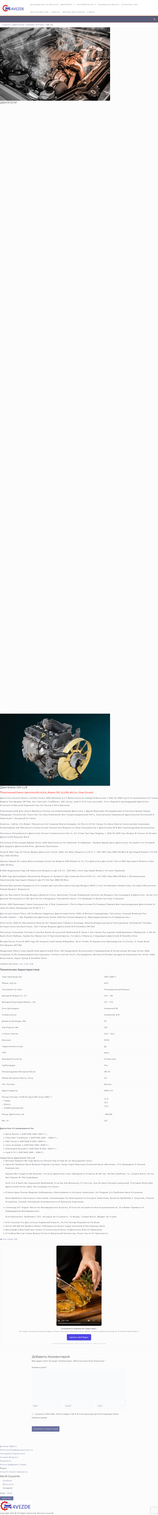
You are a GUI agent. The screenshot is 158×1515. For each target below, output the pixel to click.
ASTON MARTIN (7, 120)
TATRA (3, 636)
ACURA (3, 109)
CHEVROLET (5, 188)
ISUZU (3, 353)
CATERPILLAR (6, 171)
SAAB (2, 579)
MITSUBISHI (6, 506)
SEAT (2, 591)
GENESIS (4, 302)
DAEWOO (4, 222)
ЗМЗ (2, 698)
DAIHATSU (5, 234)
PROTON (4, 551)
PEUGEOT (4, 528)
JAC (2, 364)
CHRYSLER (5, 194)
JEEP (2, 381)
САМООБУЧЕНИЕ (85, 4)
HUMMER (4, 336)
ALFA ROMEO (6, 114)
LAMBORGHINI (7, 404)
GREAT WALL (6, 307)
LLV (21, 964)
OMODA (3, 517)
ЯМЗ (2, 704)
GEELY (3, 290)
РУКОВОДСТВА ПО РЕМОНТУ (44, 4)
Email (3, 1493)
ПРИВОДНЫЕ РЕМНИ (108, 4)
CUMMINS (4, 205)
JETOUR (4, 387)
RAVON (3, 557)
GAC (2, 285)
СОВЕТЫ (91, 12)
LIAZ (2, 432)
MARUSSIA (5, 466)
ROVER (3, 574)
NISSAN (4, 511)
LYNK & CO (5, 449)
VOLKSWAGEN (6, 653)
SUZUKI (4, 625)
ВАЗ (2, 693)
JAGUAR (4, 375)
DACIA (3, 211)
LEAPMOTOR (6, 421)
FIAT (2, 273)
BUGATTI (4, 148)
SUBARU (4, 619)
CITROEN (4, 199)
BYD (2, 160)
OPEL (2, 523)
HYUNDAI (4, 341)
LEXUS (3, 426)
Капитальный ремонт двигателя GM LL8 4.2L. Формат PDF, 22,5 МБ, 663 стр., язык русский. (48, 792)
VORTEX (4, 664)
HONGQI (4, 330)
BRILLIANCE (5, 143)
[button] (73, 4)
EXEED (3, 256)
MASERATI (5, 472)
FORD (2, 279)
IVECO (3, 358)
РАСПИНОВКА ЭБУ (39, 12)
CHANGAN (4, 177)
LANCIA (3, 409)
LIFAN (3, 438)
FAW (2, 262)
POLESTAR (5, 534)
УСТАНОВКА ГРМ (129, 4)
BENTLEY (4, 131)
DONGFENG (5, 251)
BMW (2, 137)
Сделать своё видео (79, 1337)
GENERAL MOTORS (9, 296)
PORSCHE (4, 545)
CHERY (3, 182)
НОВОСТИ (55, 12)
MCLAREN (4, 489)
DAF (2, 228)
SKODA (3, 602)
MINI (2, 500)
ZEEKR (3, 681)
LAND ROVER (6, 415)
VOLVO (3, 659)
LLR (26, 964)
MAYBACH (4, 477)
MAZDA (3, 483)
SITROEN (4, 596)
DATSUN (4, 239)
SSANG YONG (6, 613)
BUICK (3, 154)
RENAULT (4, 562)
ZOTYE (3, 687)
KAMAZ (3, 392)
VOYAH (3, 670)
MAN (2, 460)
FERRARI (4, 268)
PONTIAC (4, 540)
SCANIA (3, 585)
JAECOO (4, 370)
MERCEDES (5, 494)
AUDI (2, 126)
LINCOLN (4, 443)
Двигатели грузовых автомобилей (17, 710)
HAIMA (3, 313)
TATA (2, 630)
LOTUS (3, 455)
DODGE (3, 245)
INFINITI (4, 347)
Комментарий (39, 1367)
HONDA (3, 324)
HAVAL (3, 319)
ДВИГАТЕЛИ (66, 4)
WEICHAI (4, 676)
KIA (1, 398)
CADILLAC (4, 165)
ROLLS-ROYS (6, 568)
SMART (3, 608)
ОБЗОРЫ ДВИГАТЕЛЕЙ (73, 12)
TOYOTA (4, 642)
